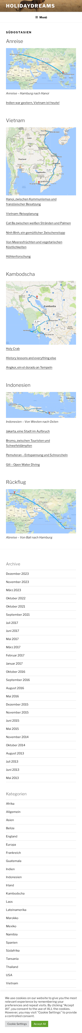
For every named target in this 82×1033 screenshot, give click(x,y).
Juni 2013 (12, 770)
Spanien (12, 942)
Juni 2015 (12, 720)
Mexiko (11, 926)
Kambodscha (15, 893)
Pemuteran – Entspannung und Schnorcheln (37, 455)
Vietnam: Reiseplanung (22, 214)
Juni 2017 (12, 631)
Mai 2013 (12, 778)
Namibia (12, 934)
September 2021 (18, 614)
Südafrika (13, 950)
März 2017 (13, 647)
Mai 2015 (12, 729)
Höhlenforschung (18, 256)
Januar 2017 (14, 663)
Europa (11, 844)
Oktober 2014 (15, 745)
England (11, 836)
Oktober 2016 (15, 672)
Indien (10, 869)
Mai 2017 (12, 639)
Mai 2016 (12, 696)
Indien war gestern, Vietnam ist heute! (33, 103)
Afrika (10, 803)
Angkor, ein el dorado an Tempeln (29, 367)
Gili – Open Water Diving (23, 464)
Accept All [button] (40, 1023)
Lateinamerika (16, 910)
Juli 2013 (12, 761)
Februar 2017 (15, 655)
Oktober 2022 (15, 598)
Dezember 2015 (17, 704)
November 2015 (17, 712)
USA (9, 975)
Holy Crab (13, 348)
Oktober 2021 (15, 606)
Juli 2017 (12, 623)
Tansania (12, 959)
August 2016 (15, 688)
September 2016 (18, 680)
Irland (10, 885)
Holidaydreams (30, 6)
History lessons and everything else (31, 358)
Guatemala (13, 861)
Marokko (12, 918)
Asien (10, 820)
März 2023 (13, 590)
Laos (9, 901)
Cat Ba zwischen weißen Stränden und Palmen (38, 223)
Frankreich (13, 853)
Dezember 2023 (17, 574)
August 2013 (15, 753)
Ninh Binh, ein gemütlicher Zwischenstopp (35, 233)
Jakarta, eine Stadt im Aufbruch (28, 431)
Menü (43, 17)
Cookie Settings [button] (17, 1023)
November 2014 (17, 737)
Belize (10, 828)
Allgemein (13, 812)
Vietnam (12, 983)
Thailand (12, 967)
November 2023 (17, 582)
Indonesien (14, 877)
